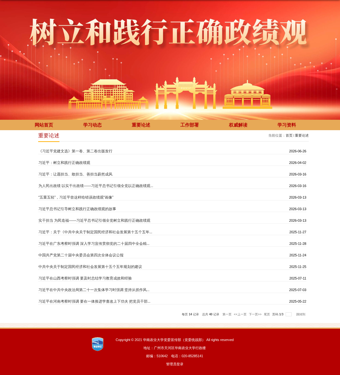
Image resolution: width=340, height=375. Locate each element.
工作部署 (189, 124)
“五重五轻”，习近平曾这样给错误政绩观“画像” (75, 197)
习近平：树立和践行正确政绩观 (64, 163)
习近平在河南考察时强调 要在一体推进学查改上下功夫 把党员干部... (94, 301)
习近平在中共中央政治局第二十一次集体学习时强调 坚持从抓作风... (93, 290)
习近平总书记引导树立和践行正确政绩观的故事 (77, 209)
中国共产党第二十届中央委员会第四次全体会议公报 (81, 255)
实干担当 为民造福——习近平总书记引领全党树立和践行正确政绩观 (94, 220)
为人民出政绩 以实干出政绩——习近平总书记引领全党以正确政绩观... (95, 186)
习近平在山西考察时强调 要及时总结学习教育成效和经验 (85, 278)
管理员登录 (174, 364)
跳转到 (301, 314)
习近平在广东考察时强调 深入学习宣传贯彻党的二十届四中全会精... (93, 244)
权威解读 (238, 124)
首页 (289, 135)
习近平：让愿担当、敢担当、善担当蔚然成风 (75, 174)
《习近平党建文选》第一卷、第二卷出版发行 (75, 151)
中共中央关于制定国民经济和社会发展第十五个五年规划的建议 (90, 267)
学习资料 (287, 124)
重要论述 (141, 124)
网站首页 (44, 124)
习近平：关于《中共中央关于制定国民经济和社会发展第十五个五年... (95, 232)
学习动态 (92, 124)
